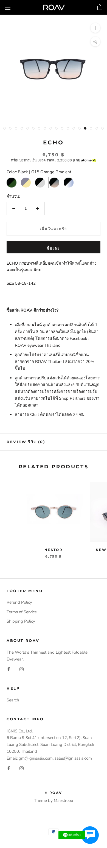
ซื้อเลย (53, 248)
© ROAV (53, 793)
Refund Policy (19, 602)
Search (13, 700)
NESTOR (53, 550)
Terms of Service (22, 612)
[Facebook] (9, 668)
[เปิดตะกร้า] (99, 7)
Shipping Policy (21, 621)
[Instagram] (21, 668)
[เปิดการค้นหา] (7, 7)
